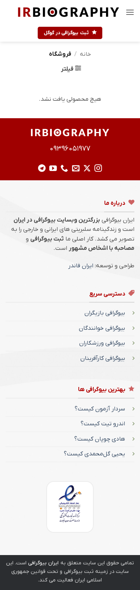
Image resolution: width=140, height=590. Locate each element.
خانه (85, 54)
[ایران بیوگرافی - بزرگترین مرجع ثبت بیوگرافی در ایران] (68, 12)
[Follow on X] (87, 169)
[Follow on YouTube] (53, 169)
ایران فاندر (80, 266)
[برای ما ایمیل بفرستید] (76, 169)
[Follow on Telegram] (42, 169)
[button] (129, 12)
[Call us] (64, 169)
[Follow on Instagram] (98, 169)
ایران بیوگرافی (43, 563)
